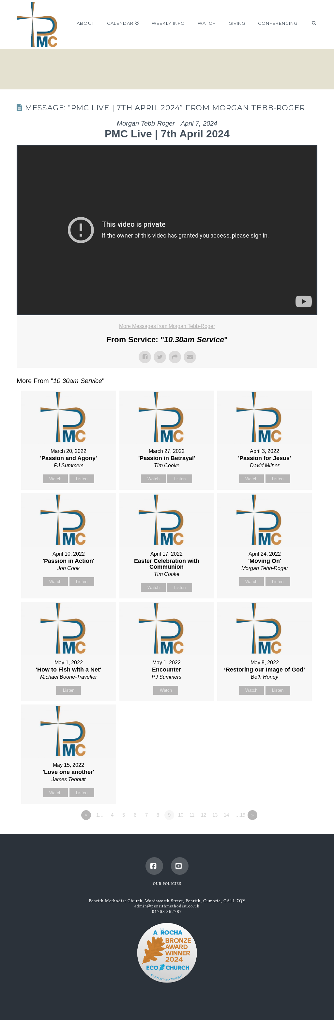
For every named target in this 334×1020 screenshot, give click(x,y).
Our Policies (167, 884)
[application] (167, 230)
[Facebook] (154, 866)
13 (215, 815)
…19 (240, 815)
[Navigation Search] (310, 24)
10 (180, 815)
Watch (55, 478)
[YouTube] (180, 866)
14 (226, 815)
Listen (81, 478)
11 (192, 815)
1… (100, 815)
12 (203, 815)
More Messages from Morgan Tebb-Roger (167, 326)
